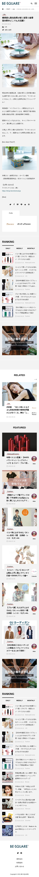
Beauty (27, 782)
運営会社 (19, 859)
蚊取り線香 (8, 30)
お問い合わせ (19, 866)
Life (6, 27)
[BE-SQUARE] (11, 3)
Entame (27, 795)
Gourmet (27, 820)
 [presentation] (35, 379)
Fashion (27, 289)
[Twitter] (18, 853)
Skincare (27, 808)
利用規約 (19, 862)
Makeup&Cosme (30, 262)
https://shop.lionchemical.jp (11, 191)
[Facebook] (21, 853)
